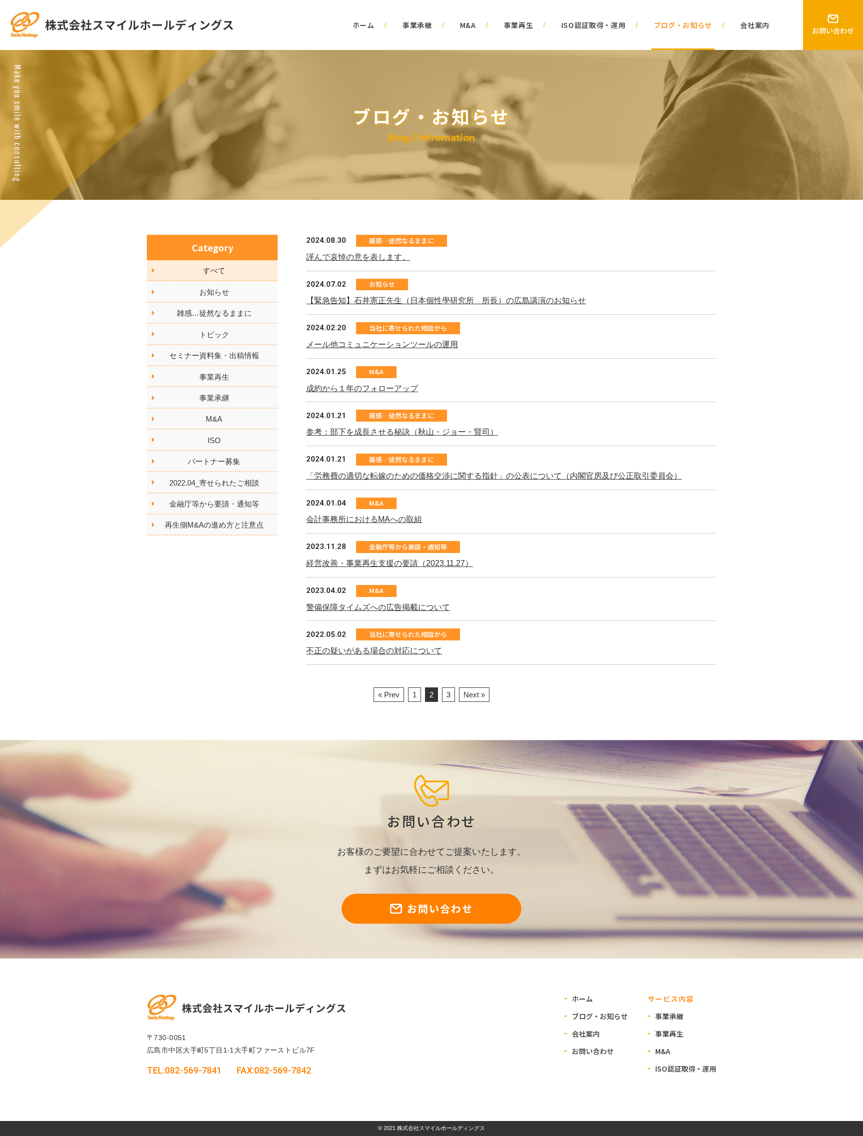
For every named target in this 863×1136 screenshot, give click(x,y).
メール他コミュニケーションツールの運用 (382, 344)
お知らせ (214, 292)
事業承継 (417, 25)
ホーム (364, 25)
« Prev (389, 694)
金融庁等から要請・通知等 (214, 504)
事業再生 (518, 25)
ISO (214, 440)
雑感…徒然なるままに (214, 313)
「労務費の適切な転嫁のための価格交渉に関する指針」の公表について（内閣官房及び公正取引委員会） (494, 476)
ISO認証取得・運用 (593, 25)
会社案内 (755, 25)
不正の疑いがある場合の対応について (374, 650)
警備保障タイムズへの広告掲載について (378, 607)
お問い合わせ (833, 30)
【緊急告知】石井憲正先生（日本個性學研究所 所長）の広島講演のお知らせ (446, 300)
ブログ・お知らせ (683, 25)
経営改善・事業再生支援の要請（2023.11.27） (389, 563)
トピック (214, 334)
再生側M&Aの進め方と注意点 (214, 525)
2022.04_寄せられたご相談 (214, 483)
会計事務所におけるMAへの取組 (364, 519)
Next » (474, 694)
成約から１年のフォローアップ (362, 388)
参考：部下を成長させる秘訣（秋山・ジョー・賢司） (402, 432)
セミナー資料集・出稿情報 (214, 355)
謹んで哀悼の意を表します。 (358, 257)
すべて (214, 270)
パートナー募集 (214, 461)
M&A (468, 25)
